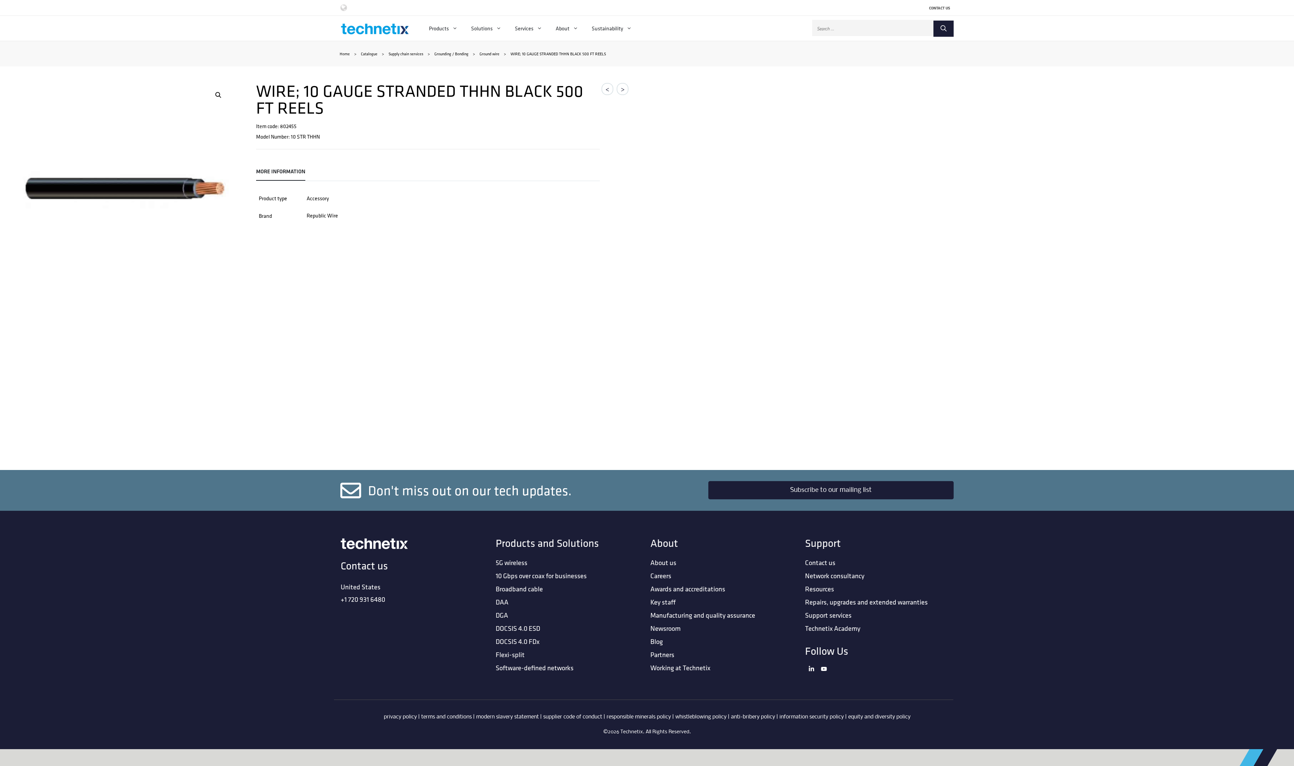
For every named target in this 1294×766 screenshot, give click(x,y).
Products (439, 28)
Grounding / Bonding (451, 53)
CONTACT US (939, 8)
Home (345, 53)
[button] (218, 95)
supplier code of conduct (572, 717)
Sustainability (607, 28)
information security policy (811, 717)
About (562, 28)
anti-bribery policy (753, 717)
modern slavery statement (507, 717)
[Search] (943, 29)
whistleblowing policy (701, 717)
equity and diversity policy (879, 717)
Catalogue (369, 53)
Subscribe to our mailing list (831, 490)
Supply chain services (406, 53)
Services (524, 28)
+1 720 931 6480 (363, 599)
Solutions (482, 28)
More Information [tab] (280, 171)
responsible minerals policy (639, 717)
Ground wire (489, 53)
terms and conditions (446, 717)
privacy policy (400, 717)
